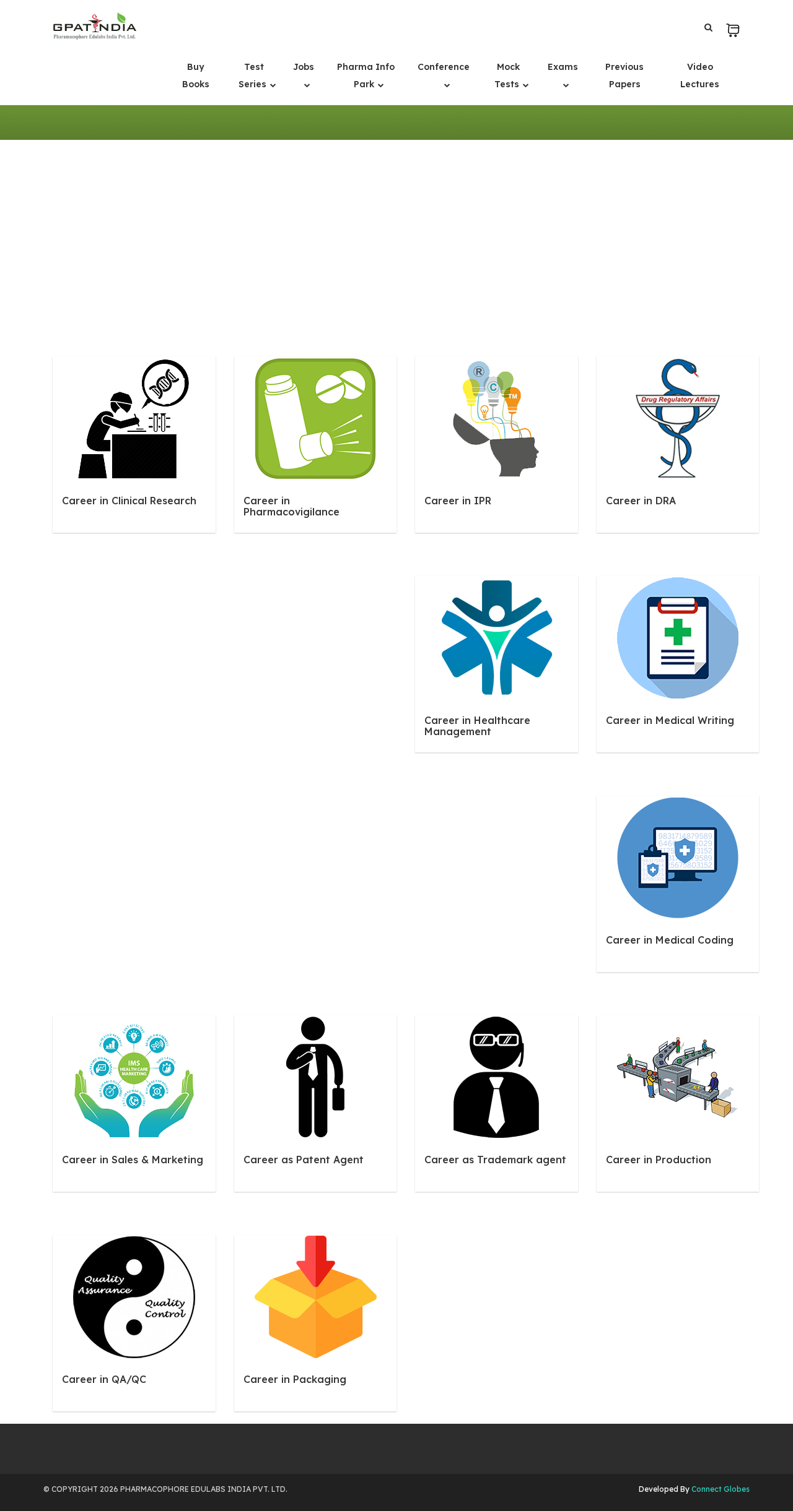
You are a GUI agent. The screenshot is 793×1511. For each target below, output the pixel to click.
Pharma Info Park (366, 75)
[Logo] (94, 26)
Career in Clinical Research (129, 500)
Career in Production (658, 1159)
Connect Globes (720, 1489)
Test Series (254, 75)
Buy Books (195, 75)
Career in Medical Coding (670, 940)
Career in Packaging (294, 1379)
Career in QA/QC (104, 1379)
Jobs (303, 66)
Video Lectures (699, 75)
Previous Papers (624, 75)
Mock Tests (508, 75)
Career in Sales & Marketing (132, 1159)
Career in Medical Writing (670, 720)
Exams (563, 66)
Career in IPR (457, 500)
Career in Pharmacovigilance (291, 506)
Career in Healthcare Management (477, 726)
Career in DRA (641, 500)
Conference (444, 66)
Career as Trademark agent (495, 1159)
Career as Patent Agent (303, 1159)
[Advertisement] (396, 232)
